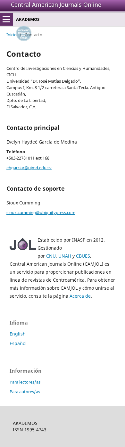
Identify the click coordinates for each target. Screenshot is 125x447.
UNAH (64, 256)
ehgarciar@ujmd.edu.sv (29, 167)
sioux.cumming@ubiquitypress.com (40, 212)
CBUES (83, 256)
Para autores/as (25, 391)
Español (18, 343)
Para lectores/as (25, 382)
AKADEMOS (27, 19)
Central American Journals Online (56, 4)
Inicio (11, 34)
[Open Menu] (6, 19)
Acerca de (80, 296)
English (18, 334)
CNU (51, 256)
